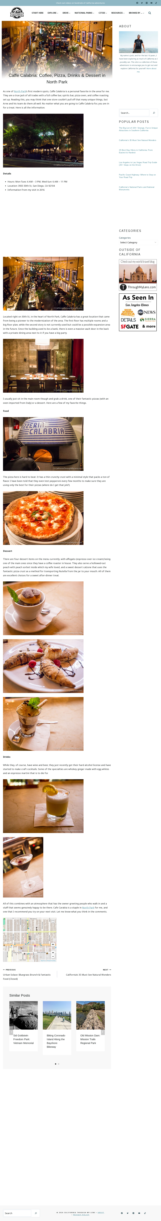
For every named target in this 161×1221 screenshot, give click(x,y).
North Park (20, 91)
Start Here (37, 12)
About (101, 1212)
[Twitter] (142, 3)
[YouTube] (151, 3)
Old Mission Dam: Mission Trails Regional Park (90, 1039)
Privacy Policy (81, 1215)
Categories (125, 237)
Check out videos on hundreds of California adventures (80, 3)
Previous (11, 1032)
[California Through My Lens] (17, 13)
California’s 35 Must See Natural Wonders (88, 972)
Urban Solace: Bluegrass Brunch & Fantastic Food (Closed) (27, 974)
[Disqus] (57, 1106)
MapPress (43, 960)
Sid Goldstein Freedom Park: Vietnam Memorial (23, 1039)
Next (103, 1032)
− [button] (53, 956)
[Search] (154, 112)
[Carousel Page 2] (58, 1063)
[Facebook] (137, 3)
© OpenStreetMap (51, 960)
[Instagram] (147, 3)
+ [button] (53, 952)
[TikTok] (156, 3)
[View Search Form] (150, 13)
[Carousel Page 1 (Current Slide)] (55, 1063)
